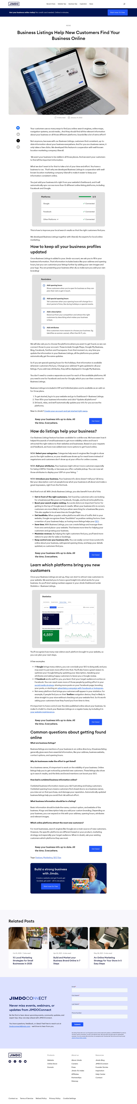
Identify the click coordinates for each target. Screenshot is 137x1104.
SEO (97, 521)
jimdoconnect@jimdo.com (19, 1026)
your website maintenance (42, 712)
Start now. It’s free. (117, 12)
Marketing (47, 857)
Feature (38, 857)
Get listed (95, 421)
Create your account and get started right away (65, 411)
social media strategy (44, 685)
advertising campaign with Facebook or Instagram (80, 688)
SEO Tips (57, 857)
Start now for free (51, 886)
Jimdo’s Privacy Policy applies (79, 1038)
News (68, 25)
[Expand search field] (124, 4)
